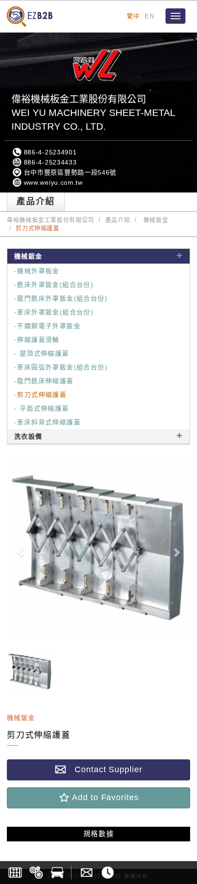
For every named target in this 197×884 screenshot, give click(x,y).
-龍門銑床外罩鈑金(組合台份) (61, 298)
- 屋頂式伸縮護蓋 (41, 353)
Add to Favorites (104, 797)
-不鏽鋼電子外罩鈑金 (47, 325)
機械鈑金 (154, 220)
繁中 (133, 16)
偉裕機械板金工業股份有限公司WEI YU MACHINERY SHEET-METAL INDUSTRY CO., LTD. (93, 112)
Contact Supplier (104, 769)
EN (149, 16)
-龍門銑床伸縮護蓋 (44, 380)
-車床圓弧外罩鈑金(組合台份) (61, 367)
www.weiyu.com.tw (52, 182)
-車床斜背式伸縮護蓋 (47, 422)
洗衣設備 (28, 436)
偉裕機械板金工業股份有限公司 (50, 220)
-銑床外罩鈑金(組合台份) (53, 284)
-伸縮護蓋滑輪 (37, 339)
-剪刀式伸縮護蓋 (40, 394)
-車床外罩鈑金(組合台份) (53, 312)
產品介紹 (118, 220)
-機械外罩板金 (37, 271)
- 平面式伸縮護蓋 (41, 408)
